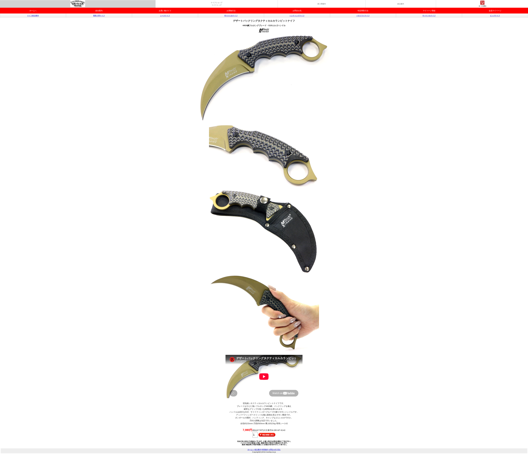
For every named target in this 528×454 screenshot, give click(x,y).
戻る (278, 450)
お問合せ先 (297, 11)
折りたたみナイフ (231, 16)
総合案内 (400, 4)
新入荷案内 (321, 4)
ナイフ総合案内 (33, 16)
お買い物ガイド (165, 11)
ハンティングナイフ (297, 16)
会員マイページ (495, 11)
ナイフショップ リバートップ (216, 4)
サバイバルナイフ (429, 16)
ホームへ (33, 11)
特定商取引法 (363, 11)
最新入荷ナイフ (99, 16)
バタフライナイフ (363, 16)
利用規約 (265, 450)
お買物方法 (231, 11)
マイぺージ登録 (429, 11)
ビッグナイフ (495, 16)
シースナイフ (165, 16)
